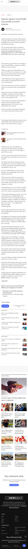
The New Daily (8, 28)
